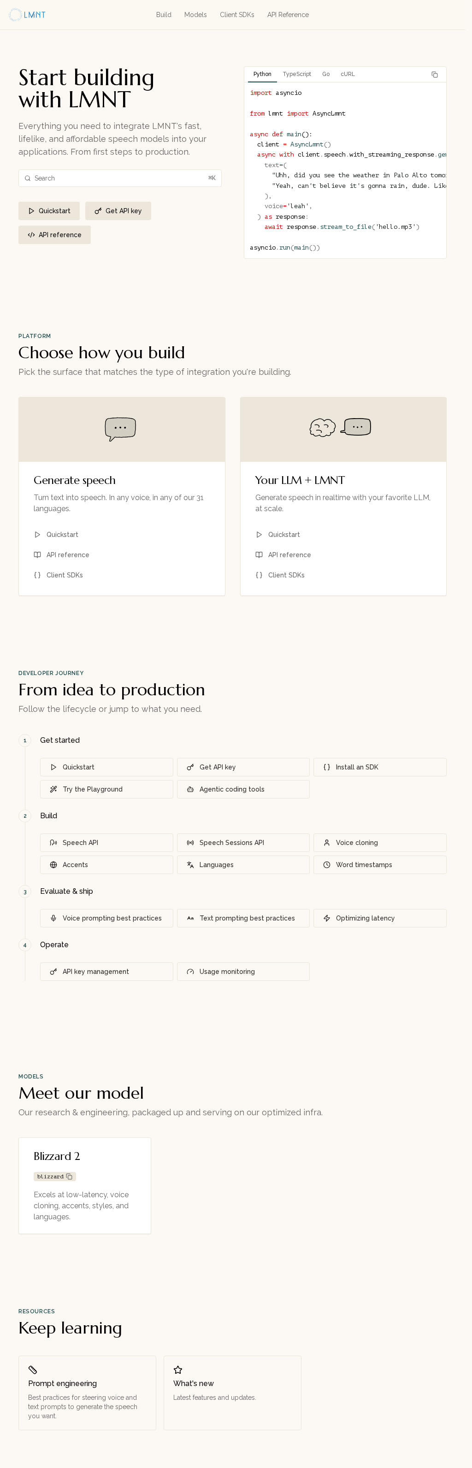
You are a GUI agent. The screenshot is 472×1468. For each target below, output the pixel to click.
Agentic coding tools (232, 789)
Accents (75, 864)
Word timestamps (364, 864)
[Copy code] (435, 75)
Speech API (80, 842)
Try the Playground (93, 789)
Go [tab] (326, 74)
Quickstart (55, 211)
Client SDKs (237, 14)
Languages (217, 864)
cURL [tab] (348, 74)
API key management (96, 971)
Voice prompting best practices (112, 918)
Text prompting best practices (247, 918)
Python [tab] (262, 74)
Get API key (124, 211)
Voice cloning (357, 842)
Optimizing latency (365, 918)
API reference (60, 235)
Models (195, 14)
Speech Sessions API (232, 842)
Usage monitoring (227, 971)
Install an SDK (357, 767)
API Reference (288, 14)
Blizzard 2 (57, 1156)
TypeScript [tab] (297, 74)
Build (163, 14)
